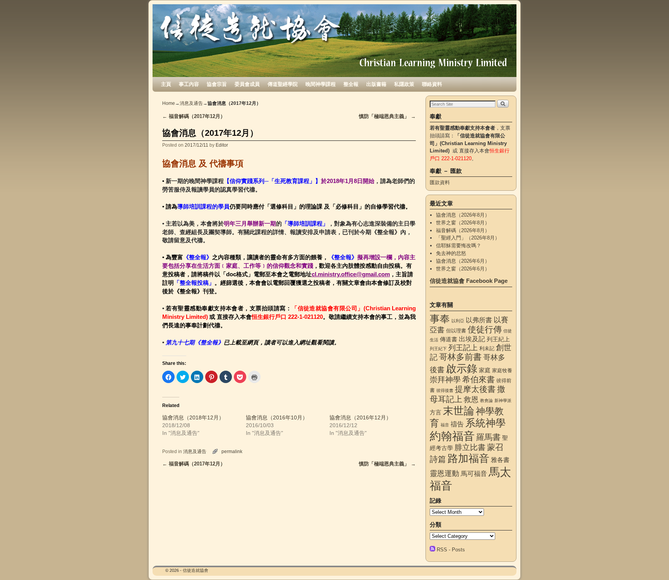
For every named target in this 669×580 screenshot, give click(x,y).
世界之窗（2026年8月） (463, 223)
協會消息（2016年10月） (277, 417)
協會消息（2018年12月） (193, 417)
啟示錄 (461, 369)
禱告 (457, 424)
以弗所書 (479, 320)
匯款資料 (440, 182)
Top (650, 561)
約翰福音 (452, 435)
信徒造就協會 (195, 570)
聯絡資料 (432, 84)
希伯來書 (478, 379)
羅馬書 (488, 437)
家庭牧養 (502, 370)
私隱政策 (404, 84)
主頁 (166, 84)
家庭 (485, 370)
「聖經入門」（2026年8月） (468, 238)
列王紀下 (438, 348)
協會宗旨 (217, 84)
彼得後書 (444, 390)
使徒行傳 (485, 329)
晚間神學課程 (320, 84)
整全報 (351, 84)
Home (168, 103)
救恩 (471, 399)
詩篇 (438, 459)
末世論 (458, 411)
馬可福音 (474, 473)
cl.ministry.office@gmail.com (351, 274)
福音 (445, 425)
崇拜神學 (445, 379)
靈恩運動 (444, 473)
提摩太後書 (475, 389)
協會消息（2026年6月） (463, 261)
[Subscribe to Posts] (432, 550)
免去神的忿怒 (451, 253)
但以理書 (456, 331)
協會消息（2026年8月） (463, 215)
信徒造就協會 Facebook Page (469, 280)
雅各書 (500, 459)
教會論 (486, 400)
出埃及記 (472, 339)
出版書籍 (376, 84)
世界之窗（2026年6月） (463, 269)
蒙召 (495, 447)
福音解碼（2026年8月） (463, 230)
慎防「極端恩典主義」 (387, 116)
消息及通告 (191, 103)
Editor (222, 144)
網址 (305, 342)
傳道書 (448, 339)
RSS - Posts (451, 550)
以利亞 (457, 320)
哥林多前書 (460, 357)
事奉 (440, 318)
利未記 (486, 348)
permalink (231, 451)
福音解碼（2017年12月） (193, 116)
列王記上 (463, 348)
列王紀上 (498, 339)
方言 (435, 412)
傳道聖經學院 (283, 84)
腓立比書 (470, 447)
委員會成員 (247, 84)
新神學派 (502, 400)
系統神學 (485, 422)
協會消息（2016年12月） (360, 417)
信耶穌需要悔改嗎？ (458, 245)
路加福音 (468, 458)
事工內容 (189, 84)
